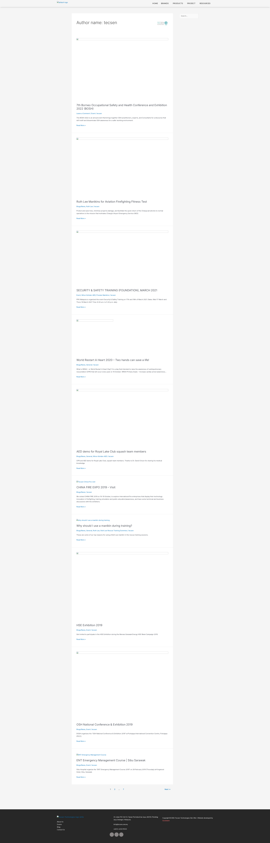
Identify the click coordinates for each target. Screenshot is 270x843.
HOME (155, 3)
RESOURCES (205, 3)
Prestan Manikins (102, 295)
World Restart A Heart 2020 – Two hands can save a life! (112, 360)
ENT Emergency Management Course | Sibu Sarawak (110, 760)
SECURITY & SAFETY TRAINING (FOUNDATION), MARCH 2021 (116, 290)
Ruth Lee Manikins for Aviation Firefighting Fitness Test (111, 201)
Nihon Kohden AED (89, 295)
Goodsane (166, 821)
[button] (165, 3)
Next (167, 789)
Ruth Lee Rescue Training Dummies (114, 531)
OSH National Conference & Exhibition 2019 (104, 724)
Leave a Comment (83, 113)
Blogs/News (80, 206)
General (89, 365)
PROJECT (191, 3)
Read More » (81, 125)
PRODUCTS (178, 3)
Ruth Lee (89, 206)
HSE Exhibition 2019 (89, 625)
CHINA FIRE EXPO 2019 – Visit (95, 487)
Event (93, 113)
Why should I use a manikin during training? (104, 525)
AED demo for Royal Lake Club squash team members (111, 451)
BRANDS (165, 3)
